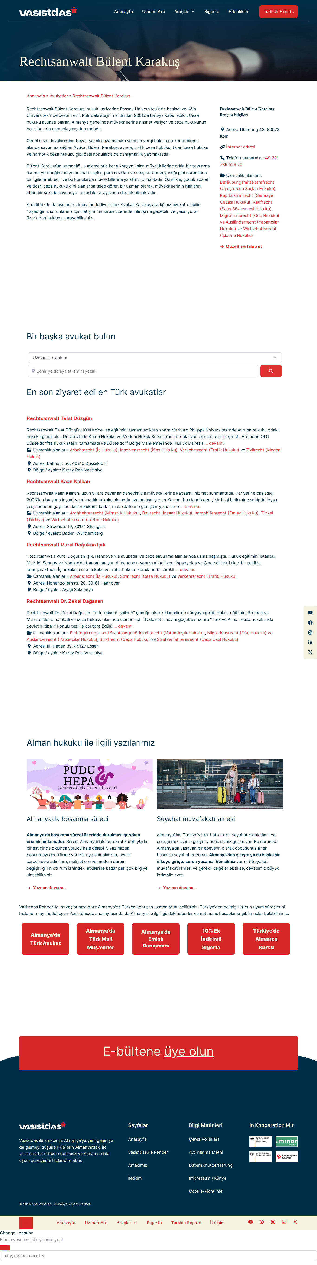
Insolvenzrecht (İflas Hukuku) (149, 449)
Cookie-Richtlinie (205, 1191)
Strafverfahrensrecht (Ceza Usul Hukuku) (197, 639)
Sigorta (211, 11)
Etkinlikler (239, 11)
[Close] (5, 1247)
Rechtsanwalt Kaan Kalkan (58, 481)
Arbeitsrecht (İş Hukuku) (94, 449)
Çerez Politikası (204, 1139)
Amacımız (137, 1165)
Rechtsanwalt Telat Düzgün (59, 418)
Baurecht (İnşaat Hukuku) (167, 513)
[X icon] (295, 1223)
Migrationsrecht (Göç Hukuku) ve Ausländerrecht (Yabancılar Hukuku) (249, 222)
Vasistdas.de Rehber (148, 1152)
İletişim (135, 1178)
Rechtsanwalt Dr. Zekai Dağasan (65, 601)
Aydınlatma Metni (206, 1152)
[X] (310, 652)
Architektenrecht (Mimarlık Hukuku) (105, 513)
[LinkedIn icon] (284, 1223)
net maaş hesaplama (220, 913)
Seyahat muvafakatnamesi (196, 819)
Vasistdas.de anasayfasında (96, 913)
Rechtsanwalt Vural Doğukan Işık (66, 545)
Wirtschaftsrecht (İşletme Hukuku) (85, 519)
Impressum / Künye (207, 1178)
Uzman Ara (153, 11)
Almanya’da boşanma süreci (67, 819)
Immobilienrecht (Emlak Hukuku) (227, 513)
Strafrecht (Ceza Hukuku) (145, 576)
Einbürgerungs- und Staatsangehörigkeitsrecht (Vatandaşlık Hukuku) (137, 632)
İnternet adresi (240, 146)
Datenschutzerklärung (211, 1165)
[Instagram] (310, 632)
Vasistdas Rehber (36, 906)
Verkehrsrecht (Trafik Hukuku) (209, 449)
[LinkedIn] (310, 642)
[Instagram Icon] (273, 1223)
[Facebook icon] (250, 1223)
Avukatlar (59, 95)
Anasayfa (123, 11)
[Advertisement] (155, 289)
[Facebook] (310, 612)
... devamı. (214, 443)
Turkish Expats (279, 11)
